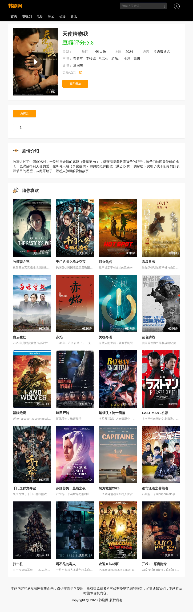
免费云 (24, 113)
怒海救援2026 (109, 488)
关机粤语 (105, 337)
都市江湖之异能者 (155, 488)
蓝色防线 (148, 337)
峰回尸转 (62, 413)
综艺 (51, 16)
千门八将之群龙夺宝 (71, 262)
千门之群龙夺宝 (24, 488)
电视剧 (27, 16)
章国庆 (78, 65)
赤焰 (59, 337)
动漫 (62, 16)
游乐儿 (116, 58)
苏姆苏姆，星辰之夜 (71, 488)
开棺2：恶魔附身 (154, 564)
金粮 (128, 58)
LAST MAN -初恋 (155, 413)
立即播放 (75, 83)
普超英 (78, 58)
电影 (39, 16)
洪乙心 (104, 58)
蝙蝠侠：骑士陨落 (112, 413)
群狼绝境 (19, 413)
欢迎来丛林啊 (109, 564)
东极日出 (148, 262)
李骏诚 (91, 58)
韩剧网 (15, 5)
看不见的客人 (66, 564)
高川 (137, 58)
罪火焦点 (105, 262)
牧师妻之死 (21, 262)
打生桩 (18, 564)
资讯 (73, 16)
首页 (14, 16)
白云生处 (19, 337)
